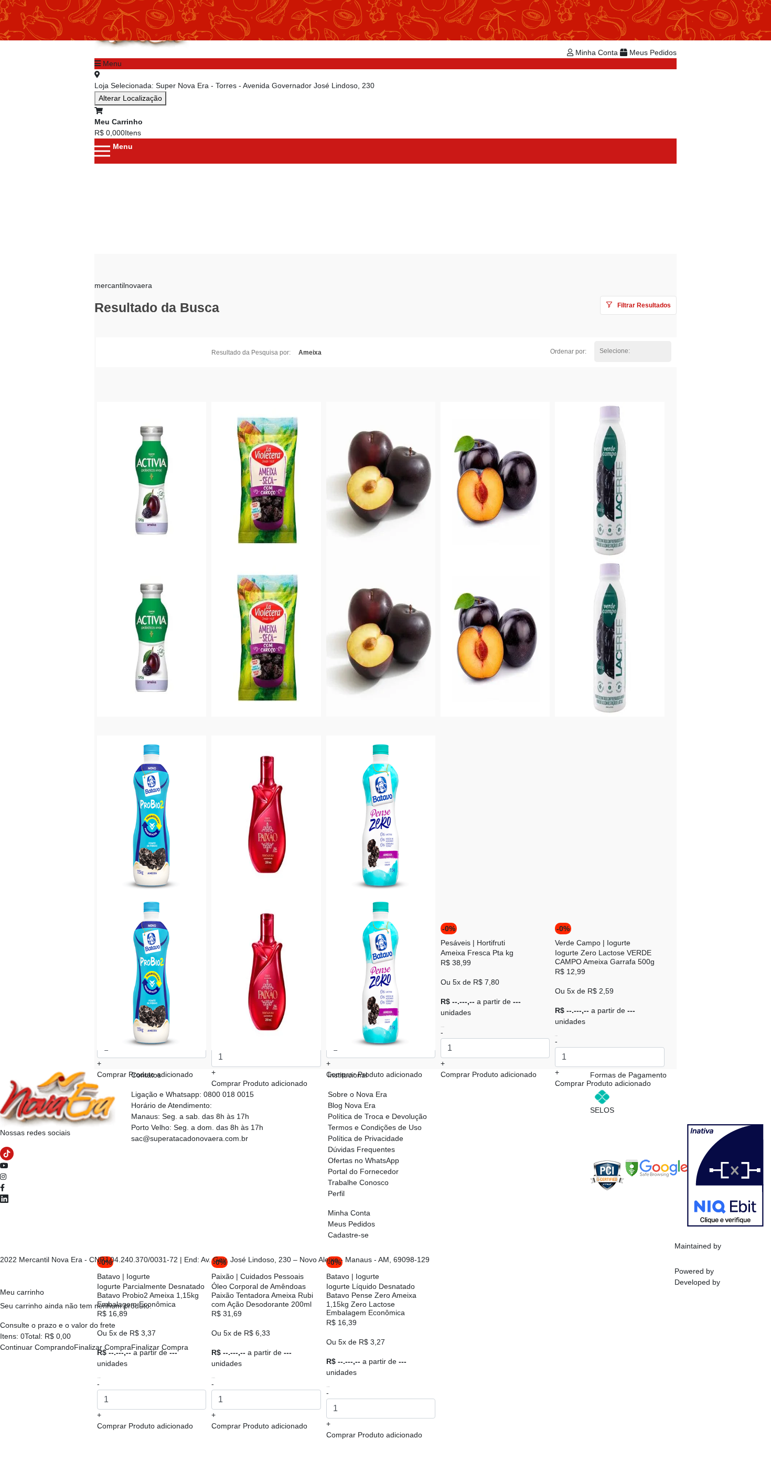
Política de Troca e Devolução (377, 1116)
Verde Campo (578, 943)
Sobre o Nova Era (357, 1094)
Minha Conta (596, 52)
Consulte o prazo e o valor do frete (57, 1325)
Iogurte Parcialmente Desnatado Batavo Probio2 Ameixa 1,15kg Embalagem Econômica (151, 1295)
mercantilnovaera (123, 285)
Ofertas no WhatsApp (363, 1160)
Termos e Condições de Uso (375, 1127)
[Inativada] (725, 1174)
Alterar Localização (130, 98)
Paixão (222, 1276)
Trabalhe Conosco (358, 1182)
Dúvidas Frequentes (361, 1149)
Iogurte (618, 943)
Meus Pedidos (652, 52)
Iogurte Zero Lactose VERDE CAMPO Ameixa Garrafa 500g (605, 957)
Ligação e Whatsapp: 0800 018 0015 (192, 1094)
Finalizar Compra (102, 1347)
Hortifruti (491, 943)
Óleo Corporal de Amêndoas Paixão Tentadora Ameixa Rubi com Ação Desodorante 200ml (262, 1295)
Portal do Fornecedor (363, 1171)
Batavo (108, 1276)
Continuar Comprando (37, 1347)
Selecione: (614, 351)
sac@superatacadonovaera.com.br (189, 1138)
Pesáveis (455, 943)
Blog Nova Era (352, 1105)
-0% (448, 928)
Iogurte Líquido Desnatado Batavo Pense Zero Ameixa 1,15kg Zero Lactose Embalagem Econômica (371, 1299)
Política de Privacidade (365, 1138)
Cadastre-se (348, 1235)
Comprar (145, 1426)
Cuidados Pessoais (272, 1276)
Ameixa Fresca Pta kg (477, 952)
